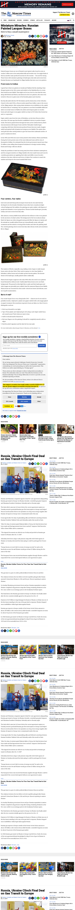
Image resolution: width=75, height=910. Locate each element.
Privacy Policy (15, 348)
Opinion (32, 20)
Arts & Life (39, 20)
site (39, 328)
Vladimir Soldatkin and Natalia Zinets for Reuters (14, 463)
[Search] (73, 20)
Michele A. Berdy (10, 35)
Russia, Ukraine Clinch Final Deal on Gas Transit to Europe (23, 457)
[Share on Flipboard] (43, 36)
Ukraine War (11, 20)
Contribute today (64, 14)
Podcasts (47, 20)
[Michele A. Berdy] (2, 36)
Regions (19, 20)
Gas (18, 627)
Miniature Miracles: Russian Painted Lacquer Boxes (19, 27)
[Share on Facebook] (29, 36)
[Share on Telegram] (35, 36)
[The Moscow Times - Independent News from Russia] (16, 14)
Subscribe (42, 345)
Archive (54, 20)
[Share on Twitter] (32, 36)
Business (25, 20)
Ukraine (13, 627)
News (5, 20)
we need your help (19, 381)
